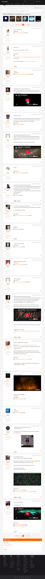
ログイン (41, 1)
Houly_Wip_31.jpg (17, 246)
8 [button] (22, 22)
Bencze (7, 378)
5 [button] (20, 22)
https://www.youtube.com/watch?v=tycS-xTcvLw (27, 345)
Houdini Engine (5, 560)
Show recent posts (7, 543)
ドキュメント (19, 566)
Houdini (5, 557)
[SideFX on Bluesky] (21, 577)
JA (37, 1)
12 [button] (26, 22)
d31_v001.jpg (17, 229)
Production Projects (12, 565)
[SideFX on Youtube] (27, 577)
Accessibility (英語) (26, 568)
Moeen (8, 300)
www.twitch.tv (35, 139)
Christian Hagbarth (8, 189)
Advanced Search (39, 7)
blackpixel (8, 460)
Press (31, 561)
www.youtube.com (36, 331)
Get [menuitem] (32, 3)
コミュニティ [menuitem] (17, 3)
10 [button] (24, 22)
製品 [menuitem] (8, 3)
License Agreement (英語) (26, 564)
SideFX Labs (6, 564)
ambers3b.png (17, 124)
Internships (32, 565)
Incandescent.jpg (17, 412)
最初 (16, 24)
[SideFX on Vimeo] (25, 577)
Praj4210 (8, 282)
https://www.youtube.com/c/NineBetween (24, 331)
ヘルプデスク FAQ (19, 561)
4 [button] (19, 22)
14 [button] (27, 22)
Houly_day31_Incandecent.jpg (20, 281)
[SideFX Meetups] (23, 577)
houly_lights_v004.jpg (18, 490)
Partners (5, 565)
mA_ (8, 171)
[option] (6, 19)
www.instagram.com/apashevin (29, 61)
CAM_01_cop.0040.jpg (18, 524)
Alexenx (7, 51)
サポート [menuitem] (27, 3)
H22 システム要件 (19, 564)
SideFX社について (32, 558)
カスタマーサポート (19, 558)
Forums (7, 10)
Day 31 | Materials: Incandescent (25, 10)
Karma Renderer (5, 562)
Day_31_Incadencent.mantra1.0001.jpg (21, 74)
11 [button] (25, 22)
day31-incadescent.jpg (18, 264)
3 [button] (18, 22)
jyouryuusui (8, 265)
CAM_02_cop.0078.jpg (18, 525)
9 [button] (23, 22)
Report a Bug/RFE (18, 569)
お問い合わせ (32, 568)
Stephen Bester (8, 247)
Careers (31, 560)
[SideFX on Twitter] (17, 577)
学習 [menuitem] (23, 3)
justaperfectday (8, 75)
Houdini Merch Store (32, 564)
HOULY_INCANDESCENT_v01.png (21, 215)
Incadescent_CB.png (18, 398)
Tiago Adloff (7, 506)
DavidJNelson (8, 230)
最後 (28, 24)
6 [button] (21, 22)
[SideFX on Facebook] (15, 577)
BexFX (8, 33)
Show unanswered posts (8, 544)
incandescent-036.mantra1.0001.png (21, 359)
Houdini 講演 (12, 563)
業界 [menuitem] (12, 3)
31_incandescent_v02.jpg (19, 172)
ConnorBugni (7, 92)
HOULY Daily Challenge (14, 10)
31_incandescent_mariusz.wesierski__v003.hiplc (23, 491)
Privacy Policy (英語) (26, 561)
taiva (8, 139)
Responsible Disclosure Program (26, 571)
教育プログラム (12, 568)
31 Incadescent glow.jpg (19, 32)
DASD (8, 119)
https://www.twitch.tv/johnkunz (26, 139)
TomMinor (8, 431)
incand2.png (16, 195)
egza (8, 413)
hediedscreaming (8, 346)
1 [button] (17, 22)
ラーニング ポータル (12, 558)
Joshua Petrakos (8, 210)
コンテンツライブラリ (12, 561)
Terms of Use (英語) (25, 558)
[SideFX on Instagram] (19, 577)
